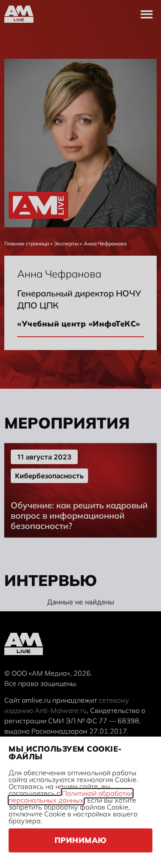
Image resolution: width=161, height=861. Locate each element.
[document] (80, 430)
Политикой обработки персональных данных (71, 796)
